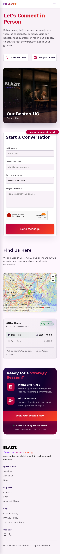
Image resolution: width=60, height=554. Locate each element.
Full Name (11, 148)
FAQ (5, 496)
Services (7, 471)
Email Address (13, 162)
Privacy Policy (10, 517)
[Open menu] (54, 4)
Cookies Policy (11, 513)
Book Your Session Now (30, 415)
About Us (8, 475)
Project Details (14, 188)
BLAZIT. (10, 4)
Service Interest (14, 175)
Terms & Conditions (13, 522)
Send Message (30, 228)
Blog (5, 480)
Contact (7, 492)
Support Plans (11, 501)
